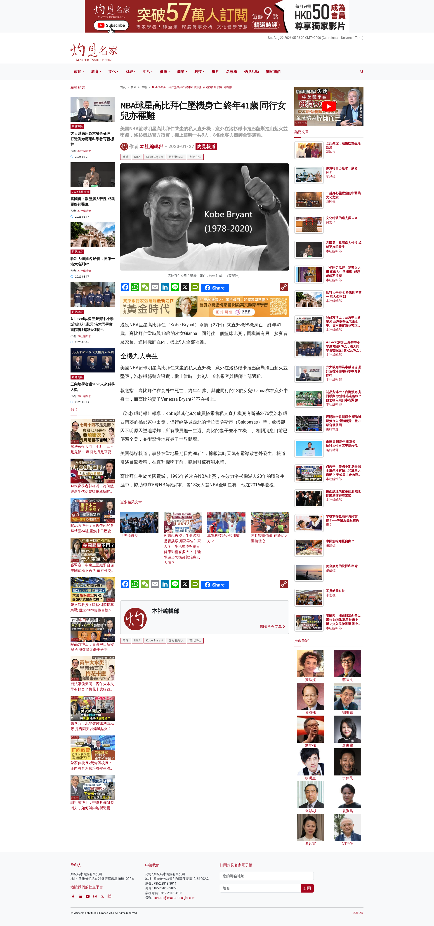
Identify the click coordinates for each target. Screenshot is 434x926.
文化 (112, 71)
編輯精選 (332, 429)
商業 (180, 71)
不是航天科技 (335, 591)
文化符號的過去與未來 (342, 218)
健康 (163, 71)
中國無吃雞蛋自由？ (340, 541)
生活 (146, 71)
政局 (77, 71)
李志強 (330, 595)
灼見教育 (77, 251)
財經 (129, 71)
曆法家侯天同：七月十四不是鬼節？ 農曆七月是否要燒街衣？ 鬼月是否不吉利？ (93, 451)
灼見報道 (206, 146)
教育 (95, 71)
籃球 (126, 156)
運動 (144, 87)
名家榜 (231, 71)
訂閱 (307, 888)
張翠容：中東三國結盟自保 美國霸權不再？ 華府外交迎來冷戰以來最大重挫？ (93, 570)
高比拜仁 (195, 156)
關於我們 (273, 71)
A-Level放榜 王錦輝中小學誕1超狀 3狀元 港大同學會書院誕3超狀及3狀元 (92, 324)
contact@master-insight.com (174, 898)
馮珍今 (330, 151)
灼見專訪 (77, 126)
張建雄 (330, 545)
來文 (329, 524)
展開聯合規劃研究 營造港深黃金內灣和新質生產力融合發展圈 (343, 421)
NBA (137, 156)
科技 (198, 71)
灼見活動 (251, 71)
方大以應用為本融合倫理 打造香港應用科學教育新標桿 (92, 138)
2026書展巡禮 (80, 191)
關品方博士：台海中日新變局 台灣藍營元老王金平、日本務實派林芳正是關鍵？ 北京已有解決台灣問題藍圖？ (343, 326)
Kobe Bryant (154, 156)
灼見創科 (77, 377)
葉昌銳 (330, 176)
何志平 (330, 222)
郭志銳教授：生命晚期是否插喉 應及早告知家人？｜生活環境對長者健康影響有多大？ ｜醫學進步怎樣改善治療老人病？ (182, 549)
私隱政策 (358, 913)
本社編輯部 (152, 146)
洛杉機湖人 (176, 156)
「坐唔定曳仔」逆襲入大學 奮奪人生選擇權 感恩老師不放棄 (343, 272)
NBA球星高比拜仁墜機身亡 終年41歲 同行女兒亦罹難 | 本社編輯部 (192, 87)
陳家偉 (330, 201)
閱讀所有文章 (271, 626)
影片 (215, 71)
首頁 (123, 87)
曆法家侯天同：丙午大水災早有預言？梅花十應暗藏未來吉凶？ (92, 689)
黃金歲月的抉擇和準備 (342, 566)
